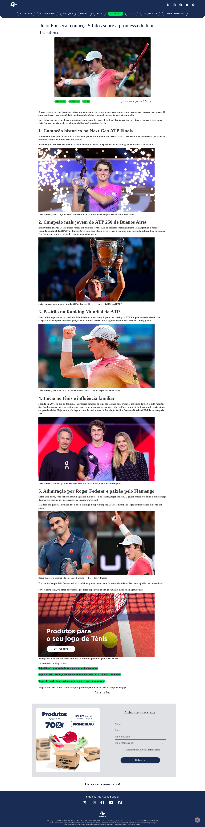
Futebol (84, 14)
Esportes (115, 14)
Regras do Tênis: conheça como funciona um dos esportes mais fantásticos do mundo (79, 674)
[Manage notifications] (197, 820)
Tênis (86, 101)
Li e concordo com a (142, 750)
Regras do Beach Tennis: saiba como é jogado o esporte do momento (71, 681)
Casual (132, 14)
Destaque (60, 101)
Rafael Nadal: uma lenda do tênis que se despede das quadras (68, 668)
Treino (99, 14)
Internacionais (47, 14)
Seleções (68, 14)
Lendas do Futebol (174, 14)
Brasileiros (26, 14)
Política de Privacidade (150, 750)
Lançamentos (150, 14)
